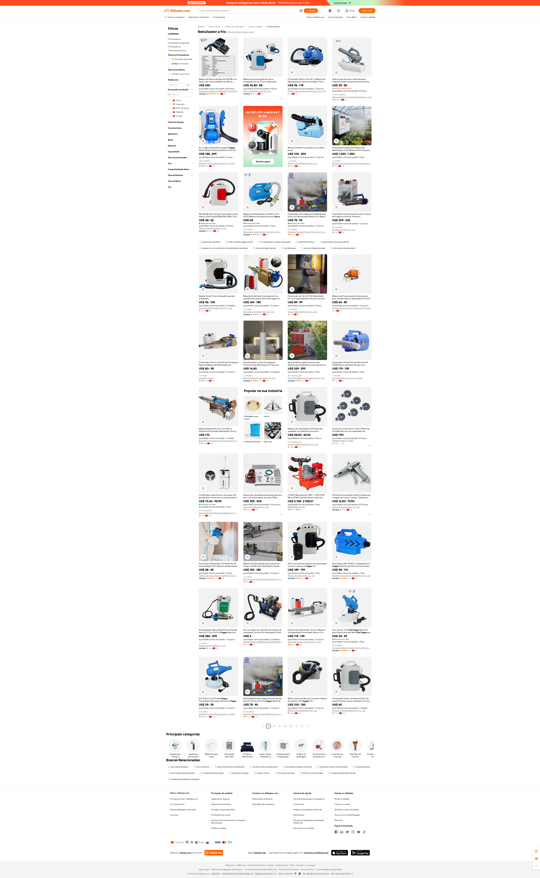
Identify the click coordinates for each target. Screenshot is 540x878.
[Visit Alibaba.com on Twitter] (347, 832)
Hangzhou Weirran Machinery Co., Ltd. (215, 308)
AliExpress (229, 865)
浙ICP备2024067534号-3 (342, 874)
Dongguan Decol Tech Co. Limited (347, 378)
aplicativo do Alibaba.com (316, 853)
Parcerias (338, 820)
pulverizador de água (240, 773)
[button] (301, 10)
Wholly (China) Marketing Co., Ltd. (302, 163)
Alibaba (201, 26)
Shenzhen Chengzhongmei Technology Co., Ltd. (218, 441)
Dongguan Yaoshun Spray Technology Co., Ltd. (263, 232)
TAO (292, 865)
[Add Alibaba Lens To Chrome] (213, 853)
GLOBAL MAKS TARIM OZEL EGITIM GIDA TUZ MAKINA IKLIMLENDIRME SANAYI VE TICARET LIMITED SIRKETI (263, 642)
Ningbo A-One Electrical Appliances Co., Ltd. (351, 576)
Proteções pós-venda (220, 815)
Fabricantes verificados (262, 799)
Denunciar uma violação (303, 828)
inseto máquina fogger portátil (241, 242)
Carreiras (174, 815)
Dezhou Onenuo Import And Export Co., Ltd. (307, 91)
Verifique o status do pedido (346, 809)
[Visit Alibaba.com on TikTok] (364, 832)
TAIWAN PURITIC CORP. (343, 441)
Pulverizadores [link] (273, 26)
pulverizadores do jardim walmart (335, 242)
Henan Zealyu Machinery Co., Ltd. (302, 312)
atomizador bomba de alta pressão (334, 767)
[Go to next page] (307, 726)
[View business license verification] (295, 873)
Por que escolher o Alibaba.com (184, 799)
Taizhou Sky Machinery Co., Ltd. (301, 576)
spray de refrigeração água (314, 248)
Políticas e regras (218, 828)
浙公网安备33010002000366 (316, 874)
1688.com (241, 865)
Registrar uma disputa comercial (307, 809)
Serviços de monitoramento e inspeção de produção (228, 821)
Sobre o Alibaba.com (179, 793)
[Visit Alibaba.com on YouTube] (358, 832)
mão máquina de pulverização (183, 773)
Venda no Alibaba (341, 799)
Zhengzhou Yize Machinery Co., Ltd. (258, 312)
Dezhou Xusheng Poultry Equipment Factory (351, 308)
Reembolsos (298, 815)
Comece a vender (342, 804)
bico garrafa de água (286, 773)
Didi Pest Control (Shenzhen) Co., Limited (217, 163)
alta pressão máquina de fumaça (299, 767)
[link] (536, 851)
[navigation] (180, 377)
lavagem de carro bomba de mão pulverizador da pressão (225, 248)
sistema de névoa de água (312, 773)
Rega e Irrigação (256, 26)
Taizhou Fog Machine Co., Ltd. (256, 507)
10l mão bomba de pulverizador (265, 767)
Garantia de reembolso (221, 804)
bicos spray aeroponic (179, 767)
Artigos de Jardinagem (234, 26)
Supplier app (260, 853)
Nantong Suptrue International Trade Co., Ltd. (352, 97)
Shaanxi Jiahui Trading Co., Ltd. (212, 645)
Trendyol (300, 865)
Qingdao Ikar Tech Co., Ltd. (343, 230)
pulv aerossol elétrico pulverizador (231, 767)
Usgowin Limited (206, 378)
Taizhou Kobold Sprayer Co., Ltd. (257, 91)
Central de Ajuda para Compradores (309, 799)
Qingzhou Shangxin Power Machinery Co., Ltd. (307, 232)
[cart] (339, 11)
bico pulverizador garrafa (266, 248)
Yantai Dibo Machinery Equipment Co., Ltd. (306, 378)
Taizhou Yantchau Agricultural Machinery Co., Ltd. (218, 576)
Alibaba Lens (186, 853)
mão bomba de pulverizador (345, 248)
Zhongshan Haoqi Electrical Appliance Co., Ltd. (218, 513)
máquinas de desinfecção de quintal (185, 779)
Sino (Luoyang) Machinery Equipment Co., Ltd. (263, 579)
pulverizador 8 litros (306, 242)
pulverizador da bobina (211, 242)
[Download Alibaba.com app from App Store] (339, 853)
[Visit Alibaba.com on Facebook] (336, 832)
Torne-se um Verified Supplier (347, 815)
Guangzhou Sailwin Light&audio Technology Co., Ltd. (218, 91)
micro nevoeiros (202, 767)
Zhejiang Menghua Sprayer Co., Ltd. (303, 444)
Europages (311, 865)
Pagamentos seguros (220, 799)
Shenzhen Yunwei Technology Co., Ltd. (304, 642)
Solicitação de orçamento (263, 804)
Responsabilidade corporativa (183, 809)
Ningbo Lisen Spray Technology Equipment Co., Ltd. (352, 163)
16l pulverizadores (363, 767)
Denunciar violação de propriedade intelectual (308, 821)
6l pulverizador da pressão (213, 773)
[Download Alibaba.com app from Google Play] (360, 853)
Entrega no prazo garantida (223, 809)
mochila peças (290, 248)
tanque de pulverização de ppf (343, 773)
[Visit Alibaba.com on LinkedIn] (341, 832)
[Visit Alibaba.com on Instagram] (353, 832)
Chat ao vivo (298, 804)
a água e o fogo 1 (263, 773)
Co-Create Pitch (177, 804)
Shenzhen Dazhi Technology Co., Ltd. (259, 378)
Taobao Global (281, 865)
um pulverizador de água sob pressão (275, 242)
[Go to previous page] (262, 726)
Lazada (270, 865)
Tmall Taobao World (256, 865)
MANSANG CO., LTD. (296, 507)
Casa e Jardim (214, 26)
